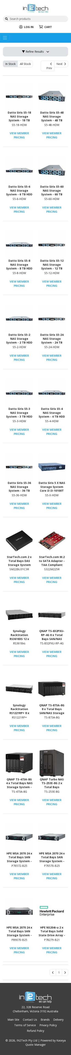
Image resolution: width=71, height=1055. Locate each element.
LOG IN (29, 27)
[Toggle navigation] (5, 37)
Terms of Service (25, 1025)
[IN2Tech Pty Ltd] (35, 8)
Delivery (58, 1019)
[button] (59, 972)
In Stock (10, 64)
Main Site (13, 1019)
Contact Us (30, 1019)
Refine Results (34, 51)
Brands (45, 1019)
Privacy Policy (48, 1025)
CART (48, 27)
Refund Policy (35, 1031)
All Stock (25, 64)
